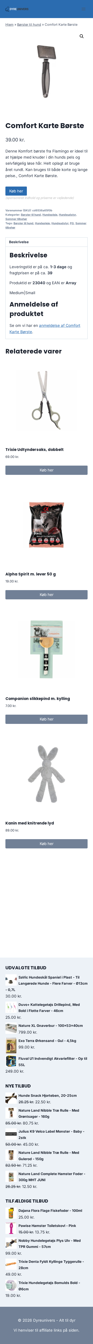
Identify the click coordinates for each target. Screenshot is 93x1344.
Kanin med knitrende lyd (29, 823)
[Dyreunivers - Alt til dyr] (16, 9)
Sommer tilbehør (16, 219)
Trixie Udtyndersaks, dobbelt (34, 449)
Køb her (16, 191)
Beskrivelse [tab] (19, 242)
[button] (82, 36)
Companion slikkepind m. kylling (37, 698)
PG (72, 223)
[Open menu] (83, 8)
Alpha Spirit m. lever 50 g (30, 574)
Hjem (9, 24)
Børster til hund (29, 24)
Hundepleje (49, 214)
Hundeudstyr (67, 214)
